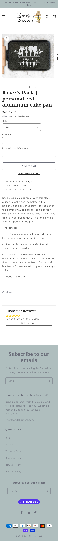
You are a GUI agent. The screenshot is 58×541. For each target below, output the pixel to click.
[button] (3, 16)
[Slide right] (35, 87)
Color (5, 121)
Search (9, 444)
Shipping (6, 116)
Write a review (29, 323)
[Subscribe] (49, 381)
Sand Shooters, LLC (33, 536)
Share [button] (9, 292)
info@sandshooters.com (19, 419)
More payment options (29, 173)
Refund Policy (13, 464)
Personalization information (15, 148)
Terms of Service (14, 451)
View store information (18, 189)
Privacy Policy (13, 471)
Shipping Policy (14, 458)
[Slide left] (23, 87)
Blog (7, 437)
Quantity (6, 134)
